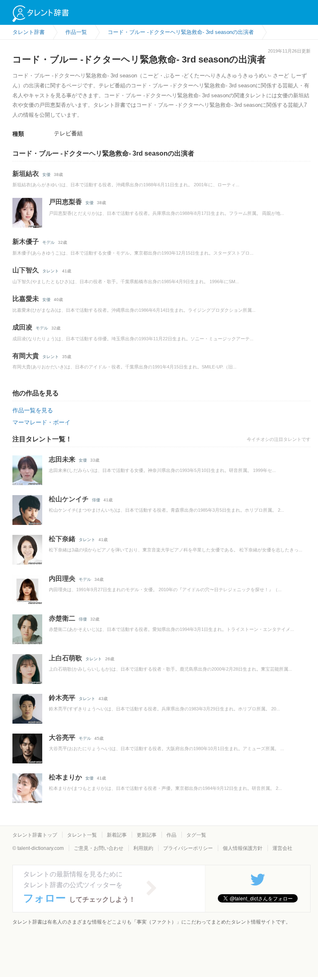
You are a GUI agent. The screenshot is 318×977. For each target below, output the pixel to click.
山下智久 (25, 270)
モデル (48, 242)
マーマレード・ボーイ (41, 422)
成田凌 (22, 327)
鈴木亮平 (62, 697)
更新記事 (147, 835)
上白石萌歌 (65, 658)
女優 (46, 174)
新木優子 (25, 241)
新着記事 (117, 835)
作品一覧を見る (32, 410)
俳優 (96, 500)
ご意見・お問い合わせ (98, 848)
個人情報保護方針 (243, 848)
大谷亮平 (62, 737)
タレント (50, 271)
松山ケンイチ (69, 499)
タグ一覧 (196, 835)
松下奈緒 (62, 538)
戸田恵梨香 (65, 201)
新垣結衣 (25, 173)
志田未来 (62, 459)
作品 (171, 835)
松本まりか (65, 777)
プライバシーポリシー (188, 848)
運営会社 (282, 848)
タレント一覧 (82, 835)
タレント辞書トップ (34, 835)
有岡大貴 (25, 355)
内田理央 (62, 578)
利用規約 (143, 848)
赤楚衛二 (62, 618)
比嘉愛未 (25, 298)
